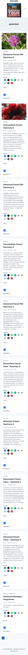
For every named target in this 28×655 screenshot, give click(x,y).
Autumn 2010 (12, 593)
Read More (7, 98)
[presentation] (14, 41)
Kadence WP (14, 651)
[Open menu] (25, 9)
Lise (5, 60)
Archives (5, 51)
